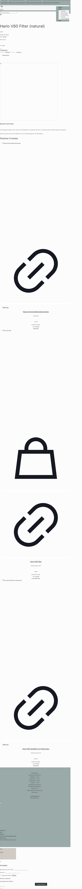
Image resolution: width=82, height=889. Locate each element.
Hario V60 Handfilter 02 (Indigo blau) (35, 749)
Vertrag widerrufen (41, 884)
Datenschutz (3, 838)
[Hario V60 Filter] (36, 377)
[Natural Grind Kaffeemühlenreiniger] (36, 190)
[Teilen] (3, 886)
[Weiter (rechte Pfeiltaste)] (1, 888)
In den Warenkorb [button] (36, 578)
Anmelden (14, 875)
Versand (5, 36)
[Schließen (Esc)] (4, 886)
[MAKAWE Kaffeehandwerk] (29, 2)
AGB (1, 832)
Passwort (2, 872)
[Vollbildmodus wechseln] (1, 886)
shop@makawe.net (34, 796)
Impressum (2, 830)
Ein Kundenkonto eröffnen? (6, 881)
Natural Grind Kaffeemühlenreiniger (36, 312)
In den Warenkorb (4, 50)
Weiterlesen (36, 328)
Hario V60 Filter (36, 562)
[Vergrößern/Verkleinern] (0, 886)
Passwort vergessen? (5, 878)
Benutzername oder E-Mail (7, 869)
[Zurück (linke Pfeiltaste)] (0, 888)
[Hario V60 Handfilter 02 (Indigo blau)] (36, 627)
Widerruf (2, 834)
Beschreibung (6, 55)
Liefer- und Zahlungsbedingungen (8, 836)
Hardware (7, 52)
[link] (16, 12)
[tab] (36, 55)
